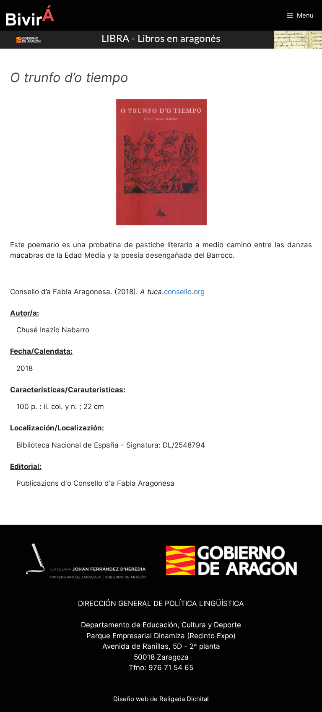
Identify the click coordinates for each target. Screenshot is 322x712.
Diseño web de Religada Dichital (161, 699)
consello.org (184, 291)
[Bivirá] (29, 15)
